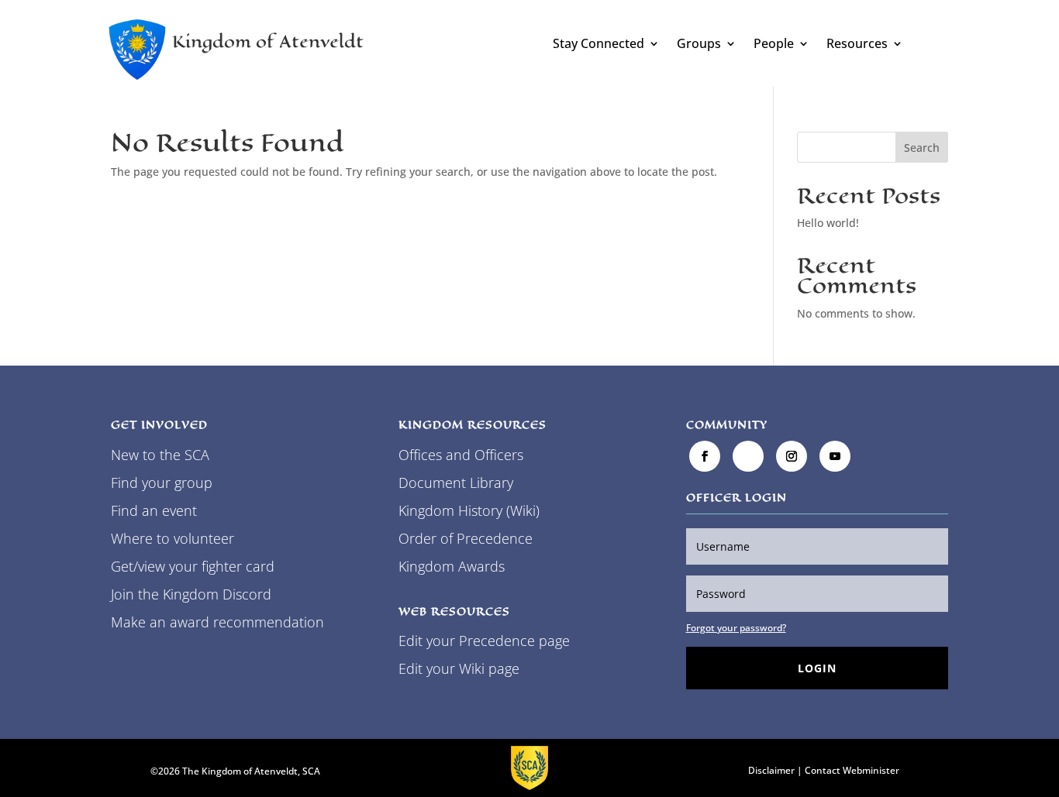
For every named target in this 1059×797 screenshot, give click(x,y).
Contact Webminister (852, 770)
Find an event (154, 510)
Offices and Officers (460, 454)
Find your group (161, 482)
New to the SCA (160, 454)
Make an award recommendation (217, 622)
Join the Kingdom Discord (191, 594)
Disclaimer (771, 770)
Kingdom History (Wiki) (469, 510)
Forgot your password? (736, 627)
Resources (857, 45)
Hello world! (828, 222)
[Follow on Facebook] (704, 456)
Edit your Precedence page (484, 640)
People (774, 45)
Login (817, 668)
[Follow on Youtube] (834, 456)
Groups (699, 45)
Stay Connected (598, 45)
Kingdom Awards (451, 566)
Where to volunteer (172, 538)
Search (922, 147)
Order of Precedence (465, 538)
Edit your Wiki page (458, 668)
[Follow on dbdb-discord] (748, 456)
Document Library (455, 482)
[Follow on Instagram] (791, 456)
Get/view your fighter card (192, 566)
